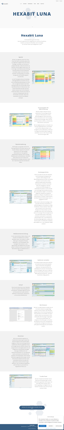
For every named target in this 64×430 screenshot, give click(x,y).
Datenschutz (51, 428)
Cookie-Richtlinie (47, 428)
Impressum (54, 428)
